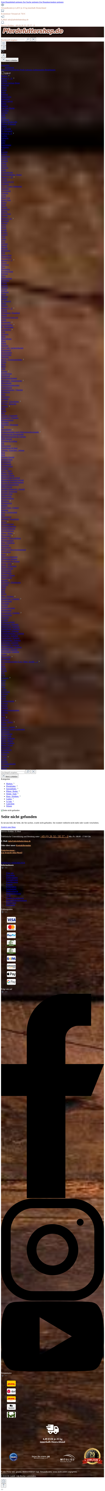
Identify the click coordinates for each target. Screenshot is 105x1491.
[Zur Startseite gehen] (33, 36)
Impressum (10, 905)
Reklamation (11, 887)
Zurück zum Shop (8, 827)
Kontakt (9, 884)
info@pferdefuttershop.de (19, 841)
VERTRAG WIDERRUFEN (13, 863)
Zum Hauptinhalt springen (12, 2)
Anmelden (5, 65)
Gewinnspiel (11, 889)
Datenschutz (11, 903)
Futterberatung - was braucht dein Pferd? (11, 851)
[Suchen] (27, 39)
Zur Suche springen (31, 2)
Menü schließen (11, 60)
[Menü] (3, 44)
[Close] (2, 1489)
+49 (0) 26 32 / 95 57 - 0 (54, 836)
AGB (8, 896)
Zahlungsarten (39, 70)
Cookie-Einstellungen (15, 898)
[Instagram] (52, 1300)
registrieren (9, 67)
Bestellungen (50, 70)
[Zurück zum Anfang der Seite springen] (3, 1486)
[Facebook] (52, 1197)
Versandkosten (12, 880)
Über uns (10, 873)
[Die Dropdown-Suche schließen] (33, 39)
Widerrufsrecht (12, 891)
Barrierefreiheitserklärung (16, 900)
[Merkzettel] (2, 52)
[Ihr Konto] (3, 55)
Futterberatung (12, 882)
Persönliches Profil (17, 70)
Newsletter (10, 875)
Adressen (29, 70)
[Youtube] (52, 1371)
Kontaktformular (23, 845)
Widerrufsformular (13, 893)
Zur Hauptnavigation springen (51, 2)
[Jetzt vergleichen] (3, 1481)
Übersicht (5, 70)
